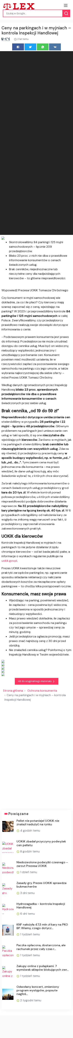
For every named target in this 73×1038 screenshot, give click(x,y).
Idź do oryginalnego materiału (35, 681)
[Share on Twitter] (30, 46)
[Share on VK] (55, 46)
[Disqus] (36, 754)
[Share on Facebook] (18, 46)
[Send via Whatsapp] (43, 46)
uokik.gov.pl (9, 561)
